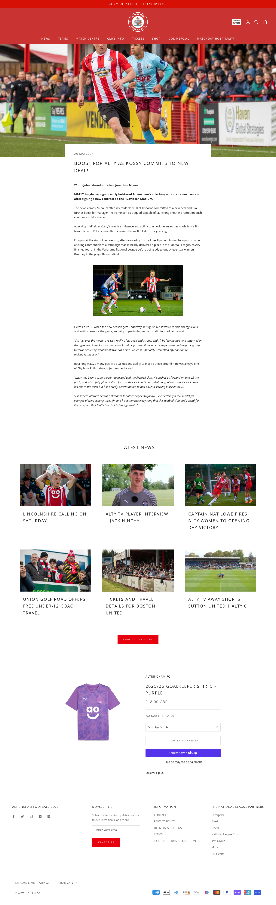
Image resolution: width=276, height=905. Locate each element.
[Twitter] (168, 716)
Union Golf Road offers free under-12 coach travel (54, 606)
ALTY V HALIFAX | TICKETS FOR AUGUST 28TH (138, 4)
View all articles (138, 639)
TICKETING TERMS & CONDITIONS (175, 841)
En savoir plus (155, 772)
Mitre (214, 847)
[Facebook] (163, 716)
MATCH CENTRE (87, 38)
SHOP (156, 38)
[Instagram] (31, 816)
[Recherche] (256, 22)
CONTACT (160, 815)
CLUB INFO (115, 38)
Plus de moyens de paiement (183, 762)
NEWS (45, 38)
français (66, 882)
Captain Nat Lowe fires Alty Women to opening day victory (219, 520)
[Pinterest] (172, 716)
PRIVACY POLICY (164, 821)
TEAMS (63, 38)
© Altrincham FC (27, 893)
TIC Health (218, 854)
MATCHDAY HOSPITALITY (216, 38)
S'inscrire (106, 842)
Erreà (214, 821)
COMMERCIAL (179, 38)
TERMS (158, 834)
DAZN (215, 828)
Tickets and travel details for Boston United (131, 606)
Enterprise (218, 815)
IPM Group (218, 841)
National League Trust (225, 834)
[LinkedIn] (49, 816)
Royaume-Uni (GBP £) (32, 882)
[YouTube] (40, 816)
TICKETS (138, 38)
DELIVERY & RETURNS (168, 828)
